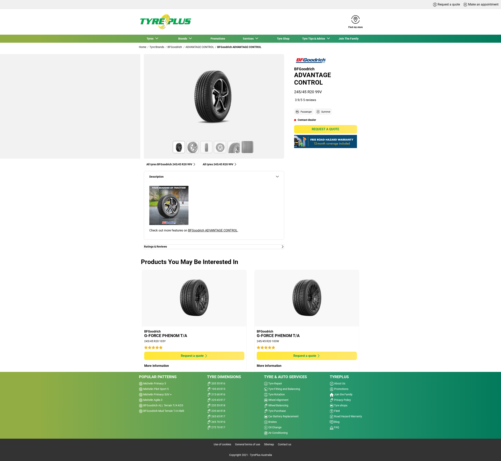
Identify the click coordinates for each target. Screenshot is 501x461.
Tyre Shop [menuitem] (283, 38)
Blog (336, 421)
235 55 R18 (218, 405)
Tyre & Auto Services (285, 377)
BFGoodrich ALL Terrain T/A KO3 (163, 405)
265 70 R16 (218, 421)
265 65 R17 (218, 416)
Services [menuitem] (249, 38)
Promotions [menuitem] (218, 38)
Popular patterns (158, 377)
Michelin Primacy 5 (154, 383)
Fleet (336, 410)
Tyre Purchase (277, 410)
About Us (339, 383)
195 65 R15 (218, 388)
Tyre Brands (157, 47)
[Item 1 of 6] (214, 99)
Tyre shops (340, 405)
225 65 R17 (218, 399)
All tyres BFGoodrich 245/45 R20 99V (169, 164)
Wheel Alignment (278, 399)
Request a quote (325, 129)
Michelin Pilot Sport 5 (156, 388)
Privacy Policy (342, 399)
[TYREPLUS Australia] (165, 22)
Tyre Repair (275, 383)
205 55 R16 (218, 383)
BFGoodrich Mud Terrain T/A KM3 (163, 410)
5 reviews (309, 100)
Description (156, 176)
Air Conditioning (278, 432)
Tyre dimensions (224, 377)
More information (156, 366)
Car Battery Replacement (283, 416)
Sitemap (269, 444)
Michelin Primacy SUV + (157, 394)
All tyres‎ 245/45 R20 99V (218, 164)
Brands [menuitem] (183, 38)
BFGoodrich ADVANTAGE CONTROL (213, 230)
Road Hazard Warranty (347, 416)
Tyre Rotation (276, 394)
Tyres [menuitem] (151, 38)
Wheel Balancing (278, 405)
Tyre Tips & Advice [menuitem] (314, 38)
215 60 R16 (218, 394)
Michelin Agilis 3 (152, 399)
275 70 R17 (218, 427)
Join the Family (342, 394)
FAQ (336, 427)
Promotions (340, 388)
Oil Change (274, 427)
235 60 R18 (218, 410)
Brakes (272, 421)
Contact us (284, 444)
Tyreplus (339, 377)
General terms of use (247, 444)
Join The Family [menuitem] (349, 38)
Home (142, 47)
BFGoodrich (175, 47)
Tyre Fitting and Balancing (284, 388)
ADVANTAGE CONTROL (200, 47)
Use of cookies (222, 444)
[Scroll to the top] (490, 452)
